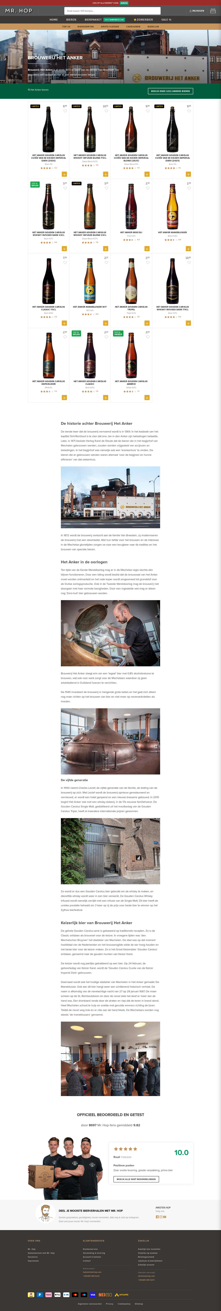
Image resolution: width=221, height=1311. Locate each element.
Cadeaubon (133, 26)
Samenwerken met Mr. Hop (41, 1253)
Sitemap (139, 1303)
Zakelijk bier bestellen (149, 1249)
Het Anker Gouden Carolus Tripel (131, 308)
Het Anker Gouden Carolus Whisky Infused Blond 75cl (90, 156)
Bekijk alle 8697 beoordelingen (136, 1179)
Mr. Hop (32, 1249)
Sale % (166, 20)
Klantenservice (90, 1249)
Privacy (110, 1303)
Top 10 (66, 26)
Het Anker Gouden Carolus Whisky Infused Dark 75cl (172, 308)
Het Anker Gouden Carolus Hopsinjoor (48, 382)
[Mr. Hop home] (20, 11)
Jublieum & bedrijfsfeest (150, 1260)
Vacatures (33, 1256)
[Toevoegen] (64, 174)
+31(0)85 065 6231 (91, 1276)
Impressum (33, 1260)
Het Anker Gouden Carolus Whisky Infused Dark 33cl (48, 233)
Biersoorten (86, 26)
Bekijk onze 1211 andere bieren (170, 91)
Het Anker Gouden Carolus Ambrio (131, 382)
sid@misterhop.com (146, 1276)
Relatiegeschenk (146, 1256)
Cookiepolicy (124, 1303)
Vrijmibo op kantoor (148, 1253)
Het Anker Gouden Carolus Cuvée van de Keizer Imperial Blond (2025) (131, 158)
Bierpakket (93, 20)
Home (54, 20)
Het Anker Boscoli (131, 232)
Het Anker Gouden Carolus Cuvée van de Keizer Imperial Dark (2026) (48, 158)
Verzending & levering (94, 1253)
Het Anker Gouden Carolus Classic (90, 382)
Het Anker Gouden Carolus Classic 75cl (48, 308)
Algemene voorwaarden (90, 1303)
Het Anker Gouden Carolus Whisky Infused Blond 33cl (90, 233)
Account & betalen (92, 1256)
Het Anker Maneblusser (172, 232)
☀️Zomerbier (143, 20)
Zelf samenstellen (114, 19)
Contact (87, 1260)
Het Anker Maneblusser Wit (90, 306)
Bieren (71, 20)
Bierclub (153, 26)
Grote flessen (110, 26)
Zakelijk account (146, 1264)
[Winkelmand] (213, 11)
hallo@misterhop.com (92, 1272)
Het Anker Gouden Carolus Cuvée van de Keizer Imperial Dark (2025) (172, 158)
